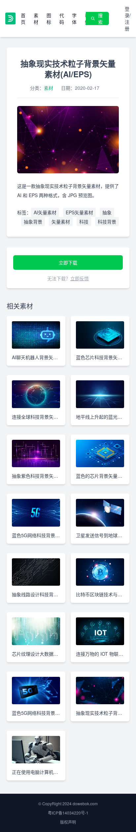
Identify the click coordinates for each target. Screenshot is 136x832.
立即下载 (68, 262)
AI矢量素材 (45, 212)
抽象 (107, 212)
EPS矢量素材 (79, 212)
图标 (49, 18)
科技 (83, 221)
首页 (23, 18)
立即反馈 (79, 278)
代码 (61, 18)
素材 (36, 18)
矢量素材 (60, 221)
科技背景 (107, 221)
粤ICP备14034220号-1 (68, 812)
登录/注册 (128, 18)
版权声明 (68, 822)
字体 (74, 18)
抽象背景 (33, 221)
